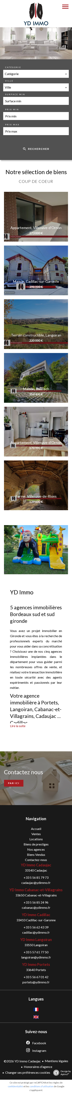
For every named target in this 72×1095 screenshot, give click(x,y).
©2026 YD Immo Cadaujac (22, 1061)
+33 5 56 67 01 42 (36, 977)
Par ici (13, 783)
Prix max (12, 124)
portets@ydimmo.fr (36, 982)
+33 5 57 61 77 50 (36, 952)
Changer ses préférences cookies (27, 1072)
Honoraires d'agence (38, 1067)
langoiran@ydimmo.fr (36, 957)
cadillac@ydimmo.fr (36, 932)
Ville (9, 81)
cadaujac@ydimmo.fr (36, 882)
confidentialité (15, 1086)
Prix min (12, 109)
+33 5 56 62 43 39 (36, 927)
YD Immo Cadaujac (36, 865)
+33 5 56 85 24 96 (36, 902)
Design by (66, 1073)
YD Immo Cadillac (36, 915)
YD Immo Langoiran (36, 939)
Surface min (15, 94)
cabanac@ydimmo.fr (36, 907)
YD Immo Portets (36, 964)
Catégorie (13, 67)
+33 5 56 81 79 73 (36, 877)
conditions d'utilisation (41, 1086)
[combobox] (36, 74)
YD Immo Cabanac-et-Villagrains (36, 890)
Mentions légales (56, 1061)
